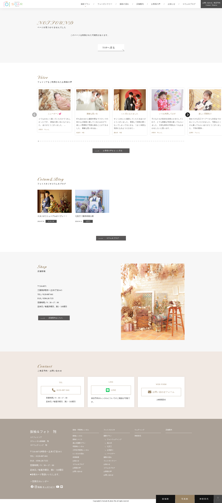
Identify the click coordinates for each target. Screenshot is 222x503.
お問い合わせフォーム (163, 392)
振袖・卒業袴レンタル (81, 430)
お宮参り (110, 450)
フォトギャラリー (104, 4)
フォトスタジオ (109, 430)
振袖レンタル (77, 436)
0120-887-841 (63, 390)
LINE (113, 390)
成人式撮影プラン (79, 443)
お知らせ (171, 4)
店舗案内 (140, 4)
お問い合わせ (77, 471)
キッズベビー (48, 487)
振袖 (40, 487)
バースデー (111, 454)
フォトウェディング (114, 439)
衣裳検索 (76, 457)
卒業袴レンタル (78, 446)
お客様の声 (155, 4)
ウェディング (139, 430)
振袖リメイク (77, 439)
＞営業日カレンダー (39, 481)
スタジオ (51, 221)
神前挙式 (204, 499)
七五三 (88, 221)
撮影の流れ (124, 4)
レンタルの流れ (78, 454)
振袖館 (165, 499)
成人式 (109, 443)
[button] (187, 114)
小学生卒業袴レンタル (81, 450)
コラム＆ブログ (189, 4)
